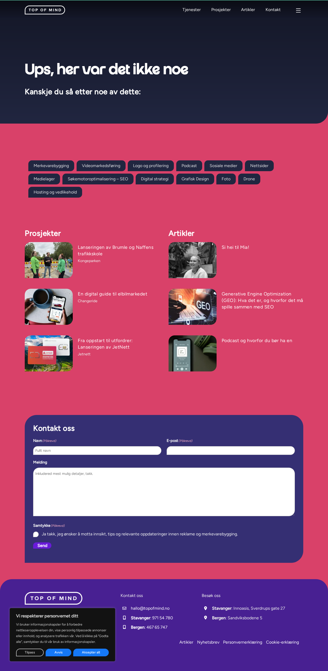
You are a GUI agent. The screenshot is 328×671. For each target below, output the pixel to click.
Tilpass (30, 652)
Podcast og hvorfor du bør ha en (257, 340)
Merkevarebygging (51, 165)
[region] (62, 634)
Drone (249, 178)
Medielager (44, 178)
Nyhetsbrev (208, 642)
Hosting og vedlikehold (55, 191)
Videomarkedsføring (101, 165)
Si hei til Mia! (235, 247)
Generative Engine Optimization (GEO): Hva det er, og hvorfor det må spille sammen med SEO (262, 300)
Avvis (59, 652)
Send (42, 545)
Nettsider (259, 165)
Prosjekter (221, 9)
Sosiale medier (223, 165)
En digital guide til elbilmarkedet (112, 294)
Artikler (248, 9)
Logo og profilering (151, 165)
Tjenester (191, 9)
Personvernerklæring (242, 642)
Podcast (189, 165)
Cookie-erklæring (282, 642)
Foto (226, 178)
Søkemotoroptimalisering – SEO (98, 178)
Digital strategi (155, 178)
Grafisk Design (195, 178)
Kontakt (273, 9)
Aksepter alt (91, 652)
